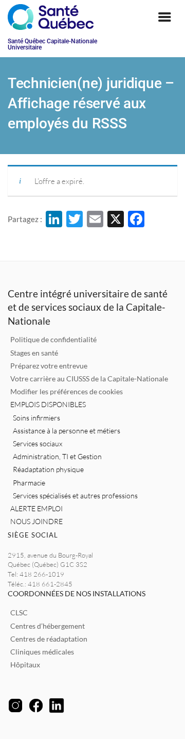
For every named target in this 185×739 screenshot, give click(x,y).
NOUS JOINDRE (36, 521)
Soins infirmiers (36, 417)
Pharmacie (29, 482)
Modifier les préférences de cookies (66, 391)
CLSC (19, 612)
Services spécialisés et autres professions (75, 495)
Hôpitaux (25, 664)
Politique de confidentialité (53, 339)
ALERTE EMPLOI (36, 508)
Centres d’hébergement (47, 626)
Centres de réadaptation (48, 638)
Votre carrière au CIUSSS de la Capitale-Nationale (89, 378)
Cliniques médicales (42, 651)
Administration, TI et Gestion (57, 456)
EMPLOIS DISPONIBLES (48, 404)
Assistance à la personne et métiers (66, 430)
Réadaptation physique (48, 469)
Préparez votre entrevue (48, 365)
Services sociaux (37, 443)
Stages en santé (34, 352)
